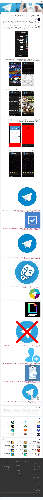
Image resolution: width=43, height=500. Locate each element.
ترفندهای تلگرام (29, 414)
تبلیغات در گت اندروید (17, 476)
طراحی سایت (18, 473)
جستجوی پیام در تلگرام (36, 414)
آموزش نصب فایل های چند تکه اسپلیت (7, 467)
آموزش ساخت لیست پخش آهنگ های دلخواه (37, 484)
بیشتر (3, 418)
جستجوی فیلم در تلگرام (36, 409)
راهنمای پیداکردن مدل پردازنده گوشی (7, 472)
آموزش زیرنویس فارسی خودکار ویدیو (37, 464)
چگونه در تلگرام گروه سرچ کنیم (7, 411)
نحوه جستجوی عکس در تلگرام (17, 409)
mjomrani (30, 18)
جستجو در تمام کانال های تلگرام (18, 411)
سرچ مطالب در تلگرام (26, 411)
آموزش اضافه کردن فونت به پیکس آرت (36, 475)
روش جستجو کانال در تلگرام (7, 409)
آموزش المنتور (18, 467)
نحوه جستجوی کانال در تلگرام (26, 409)
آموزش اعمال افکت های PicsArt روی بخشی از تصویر (37, 481)
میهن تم (19, 471)
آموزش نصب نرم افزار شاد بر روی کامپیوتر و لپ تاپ (36, 478)
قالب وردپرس (18, 468)
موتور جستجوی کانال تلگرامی (35, 411)
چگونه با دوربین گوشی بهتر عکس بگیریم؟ (37, 490)
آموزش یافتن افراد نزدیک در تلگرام (33, 180)
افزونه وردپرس (18, 470)
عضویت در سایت (18, 465)
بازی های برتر (38, 439)
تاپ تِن (9, 479)
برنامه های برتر (37, 418)
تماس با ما (19, 463)
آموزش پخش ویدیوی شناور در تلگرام (37, 487)
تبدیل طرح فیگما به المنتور (16, 475)
